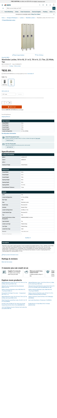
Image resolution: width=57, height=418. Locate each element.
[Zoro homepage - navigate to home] (7, 5)
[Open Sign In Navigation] (50, 5)
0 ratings (11, 66)
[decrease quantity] (3, 102)
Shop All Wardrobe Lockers (9, 20)
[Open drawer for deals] (39, 5)
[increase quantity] (9, 102)
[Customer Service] (46, 5)
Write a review (17, 66)
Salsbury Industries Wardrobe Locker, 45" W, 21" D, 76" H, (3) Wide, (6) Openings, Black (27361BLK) (40, 293)
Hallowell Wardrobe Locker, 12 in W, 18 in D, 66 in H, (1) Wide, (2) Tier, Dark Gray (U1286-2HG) (41, 283)
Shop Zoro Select (35, 14)
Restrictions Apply (41, 1)
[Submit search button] (53, 8)
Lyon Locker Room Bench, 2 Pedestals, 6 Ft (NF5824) (40, 300)
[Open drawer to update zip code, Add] (3, 8)
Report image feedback (19, 55)
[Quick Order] (43, 5)
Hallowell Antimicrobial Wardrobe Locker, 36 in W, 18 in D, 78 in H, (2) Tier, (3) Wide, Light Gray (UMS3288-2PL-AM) (41, 286)
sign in (35, 1)
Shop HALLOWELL (5, 57)
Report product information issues (10, 254)
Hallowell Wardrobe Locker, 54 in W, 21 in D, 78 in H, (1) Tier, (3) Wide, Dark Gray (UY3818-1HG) (14, 283)
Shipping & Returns (6, 116)
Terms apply (37, 138)
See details (29, 73)
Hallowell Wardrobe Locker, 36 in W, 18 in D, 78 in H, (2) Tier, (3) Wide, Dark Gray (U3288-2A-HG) (14, 297)
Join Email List (9, 147)
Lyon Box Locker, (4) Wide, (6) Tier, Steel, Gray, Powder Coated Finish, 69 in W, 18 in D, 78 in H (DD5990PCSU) (13, 304)
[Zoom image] (28, 37)
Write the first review (7, 262)
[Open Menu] (2, 5)
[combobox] (30, 8)
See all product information (9, 133)
